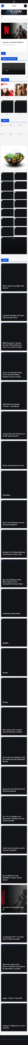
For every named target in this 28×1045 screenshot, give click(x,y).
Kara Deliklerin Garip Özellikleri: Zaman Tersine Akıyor (12, 878)
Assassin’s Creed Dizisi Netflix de (13, 42)
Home (2, 16)
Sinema (5, 673)
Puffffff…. (6, 643)
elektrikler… (7, 495)
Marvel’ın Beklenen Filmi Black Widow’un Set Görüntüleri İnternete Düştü (13, 582)
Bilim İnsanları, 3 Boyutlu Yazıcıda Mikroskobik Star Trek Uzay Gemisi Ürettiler (12, 345)
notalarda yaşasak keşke (11, 613)
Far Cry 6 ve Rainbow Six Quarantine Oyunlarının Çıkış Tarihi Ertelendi (13, 819)
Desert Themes (23, 1039)
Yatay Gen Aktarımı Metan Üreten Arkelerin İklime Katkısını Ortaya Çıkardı (12, 375)
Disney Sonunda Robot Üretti (13, 465)
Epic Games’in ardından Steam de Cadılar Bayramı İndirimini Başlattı (14, 759)
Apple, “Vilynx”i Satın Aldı (12, 998)
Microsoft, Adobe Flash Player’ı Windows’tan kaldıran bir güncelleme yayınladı (14, 967)
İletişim (5, 702)
